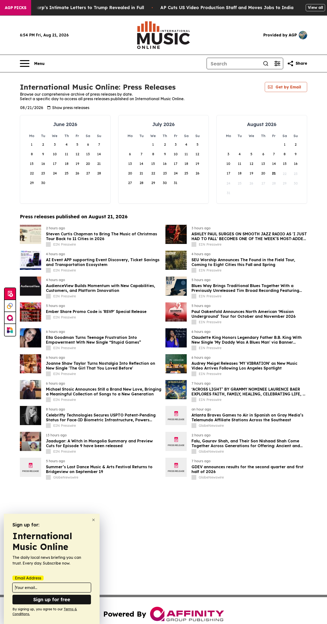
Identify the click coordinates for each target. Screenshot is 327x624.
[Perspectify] (10, 306)
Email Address (28, 578)
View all (315, 7)
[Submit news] (10, 294)
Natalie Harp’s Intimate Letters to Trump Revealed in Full (80, 7)
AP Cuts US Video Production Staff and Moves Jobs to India (226, 7)
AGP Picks (15, 7)
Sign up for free (51, 599)
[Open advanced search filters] (277, 63)
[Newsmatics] (10, 330)
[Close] (93, 520)
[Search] (265, 63)
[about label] (48, 244)
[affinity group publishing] (10, 318)
